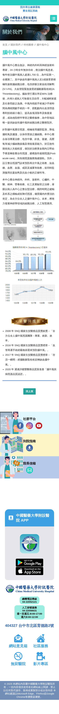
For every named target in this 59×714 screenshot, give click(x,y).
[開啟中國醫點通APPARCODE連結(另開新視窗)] (29, 543)
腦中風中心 (43, 44)
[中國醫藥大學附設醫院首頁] (23, 18)
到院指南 (29, 447)
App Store (29, 571)
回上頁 (29, 391)
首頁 (4, 44)
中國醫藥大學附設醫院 (29, 589)
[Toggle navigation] (53, 18)
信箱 (29, 470)
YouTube (38, 425)
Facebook (20, 425)
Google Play (29, 563)
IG (29, 425)
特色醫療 (28, 44)
